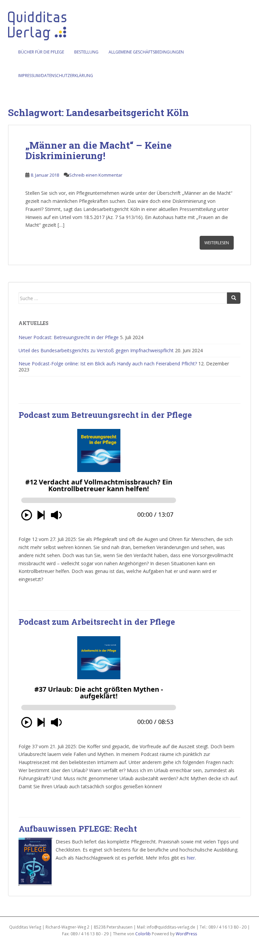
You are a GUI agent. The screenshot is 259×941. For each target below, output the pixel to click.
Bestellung (86, 52)
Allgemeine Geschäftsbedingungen (146, 52)
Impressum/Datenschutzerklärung (55, 75)
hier (191, 858)
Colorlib (143, 934)
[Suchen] (233, 298)
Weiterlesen (216, 243)
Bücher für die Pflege (41, 52)
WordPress (186, 934)
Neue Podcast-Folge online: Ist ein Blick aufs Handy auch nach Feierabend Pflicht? (108, 363)
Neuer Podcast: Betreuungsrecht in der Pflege (69, 337)
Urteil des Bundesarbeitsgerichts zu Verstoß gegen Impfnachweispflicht (96, 350)
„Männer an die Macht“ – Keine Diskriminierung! (98, 150)
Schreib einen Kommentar (95, 175)
